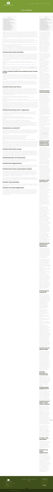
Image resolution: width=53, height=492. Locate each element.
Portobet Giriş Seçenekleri (6, 28)
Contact (48, 3)
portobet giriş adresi (31, 67)
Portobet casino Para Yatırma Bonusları (8, 27)
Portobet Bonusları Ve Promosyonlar (8, 25)
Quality (45, 3)
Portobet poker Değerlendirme (7, 26)
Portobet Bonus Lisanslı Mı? (7, 23)
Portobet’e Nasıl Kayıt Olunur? (7, 21)
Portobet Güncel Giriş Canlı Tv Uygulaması (9, 22)
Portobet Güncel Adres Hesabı (7, 24)
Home (29, 3)
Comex (42, 3)
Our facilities (37, 3)
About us (32, 3)
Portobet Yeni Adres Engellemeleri (7, 29)
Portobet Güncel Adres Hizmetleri (7, 18)
